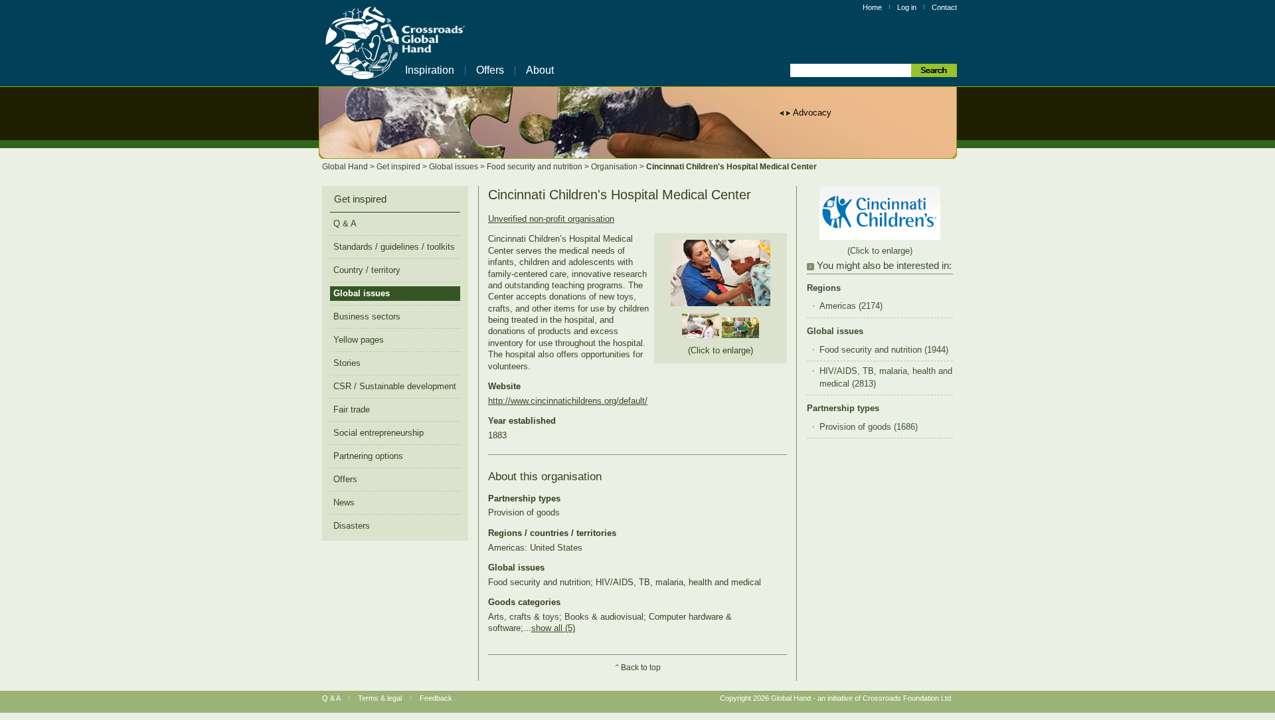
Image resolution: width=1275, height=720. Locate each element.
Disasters (351, 526)
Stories (347, 363)
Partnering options (368, 456)
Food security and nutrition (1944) (883, 350)
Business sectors (366, 316)
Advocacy (812, 113)
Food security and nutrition (535, 166)
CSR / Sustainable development (394, 386)
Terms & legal (380, 698)
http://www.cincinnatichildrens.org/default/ (567, 401)
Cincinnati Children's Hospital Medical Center (731, 166)
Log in (906, 7)
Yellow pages (358, 340)
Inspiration (429, 70)
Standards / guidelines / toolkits (394, 247)
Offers (490, 70)
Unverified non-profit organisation (551, 219)
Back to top (641, 667)
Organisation (615, 166)
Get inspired (399, 166)
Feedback (436, 698)
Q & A (345, 223)
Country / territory (366, 270)
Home (872, 7)
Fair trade (351, 409)
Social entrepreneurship (378, 433)
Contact (944, 7)
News (344, 502)
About (540, 70)
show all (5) (553, 628)
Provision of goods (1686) (868, 427)
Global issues (454, 166)
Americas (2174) (851, 306)
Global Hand (346, 166)
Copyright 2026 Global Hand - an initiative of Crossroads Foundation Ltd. (836, 698)
